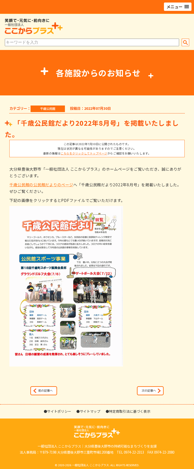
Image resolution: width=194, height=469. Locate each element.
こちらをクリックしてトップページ (84, 153)
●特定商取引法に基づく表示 (128, 411)
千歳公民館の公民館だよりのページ (41, 184)
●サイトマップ (88, 411)
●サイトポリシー (57, 411)
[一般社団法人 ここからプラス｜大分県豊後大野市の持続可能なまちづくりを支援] (34, 33)
